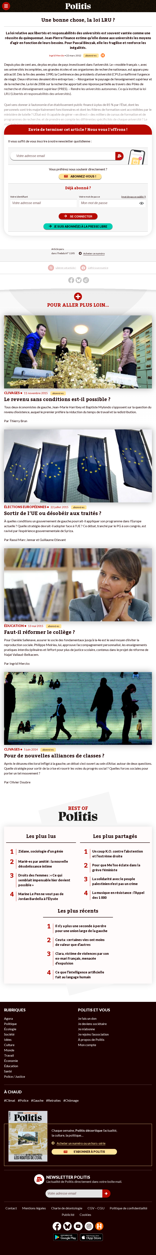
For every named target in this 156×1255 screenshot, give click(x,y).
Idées (8, 1039)
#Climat (9, 1100)
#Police (23, 1100)
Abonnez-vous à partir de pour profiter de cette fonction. (62, 268)
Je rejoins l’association (93, 1034)
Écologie (10, 1029)
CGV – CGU (96, 1208)
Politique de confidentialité (128, 1208)
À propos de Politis (91, 1039)
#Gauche (37, 1100)
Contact (11, 1208)
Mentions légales (34, 1208)
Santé (8, 1071)
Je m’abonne (86, 1029)
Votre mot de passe (89, 196)
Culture (9, 1045)
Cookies (85, 1214)
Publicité (68, 1214)
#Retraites (53, 1100)
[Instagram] (89, 1226)
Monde (9, 1050)
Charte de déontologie (66, 1208)
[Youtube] (78, 1226)
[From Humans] (99, 1226)
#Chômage (71, 1100)
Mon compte (87, 1045)
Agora (8, 1018)
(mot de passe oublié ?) (133, 196)
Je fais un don (87, 1018)
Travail (9, 1055)
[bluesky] (67, 1226)
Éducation (11, 1066)
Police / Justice (14, 1076)
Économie (11, 1061)
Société (9, 1034)
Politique (10, 1024)
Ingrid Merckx (56, 55)
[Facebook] (57, 1226)
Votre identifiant (19, 196)
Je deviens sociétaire (92, 1024)
